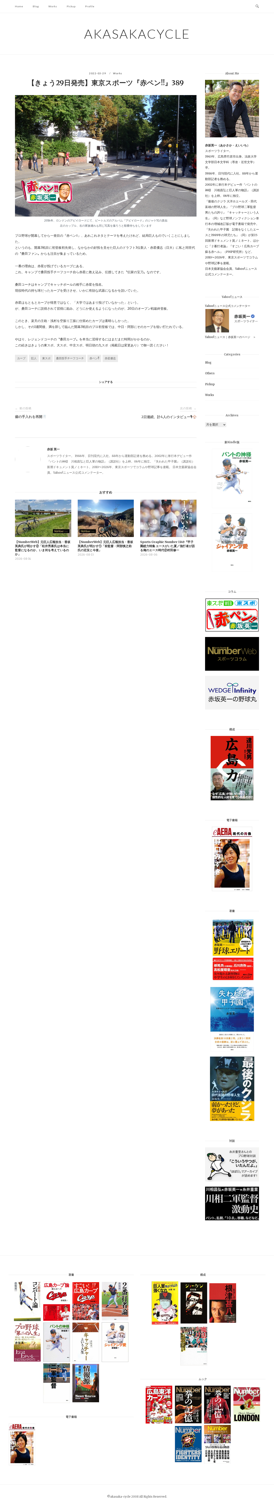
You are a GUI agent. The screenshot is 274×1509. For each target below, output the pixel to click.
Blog (36, 6)
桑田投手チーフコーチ (70, 358)
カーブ (21, 358)
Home (19, 6)
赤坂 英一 (53, 449)
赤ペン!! (94, 358)
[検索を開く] (257, 6)
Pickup (71, 6)
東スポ (46, 358)
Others (209, 373)
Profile (89, 6)
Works (52, 6)
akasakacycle (137, 33)
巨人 (34, 358)
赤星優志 (110, 358)
